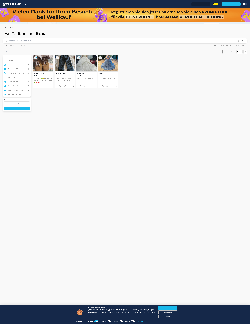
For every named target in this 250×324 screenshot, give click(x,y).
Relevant (228, 51)
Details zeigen (140, 321)
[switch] (109, 321)
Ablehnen (168, 316)
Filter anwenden (17, 108)
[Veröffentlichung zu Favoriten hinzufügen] (35, 57)
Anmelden (198, 4)
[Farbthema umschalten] (245, 4)
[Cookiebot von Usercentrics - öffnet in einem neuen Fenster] (79, 321)
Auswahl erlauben (168, 312)
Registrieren (205, 4)
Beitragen (25, 4)
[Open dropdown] (52, 86)
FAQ (30, 4)
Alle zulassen (168, 308)
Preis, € (6, 100)
